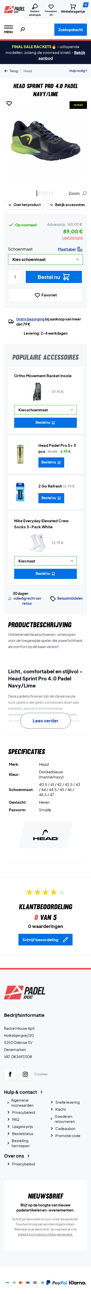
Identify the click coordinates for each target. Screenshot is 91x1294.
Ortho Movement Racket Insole (43, 375)
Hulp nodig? (78, 71)
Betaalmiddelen (70, 598)
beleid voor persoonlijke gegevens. (45, 1234)
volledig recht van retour (27, 600)
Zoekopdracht (70, 29)
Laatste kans (72, 237)
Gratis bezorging (30, 319)
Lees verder (45, 720)
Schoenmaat (20, 249)
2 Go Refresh (50, 485)
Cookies (41, 1074)
